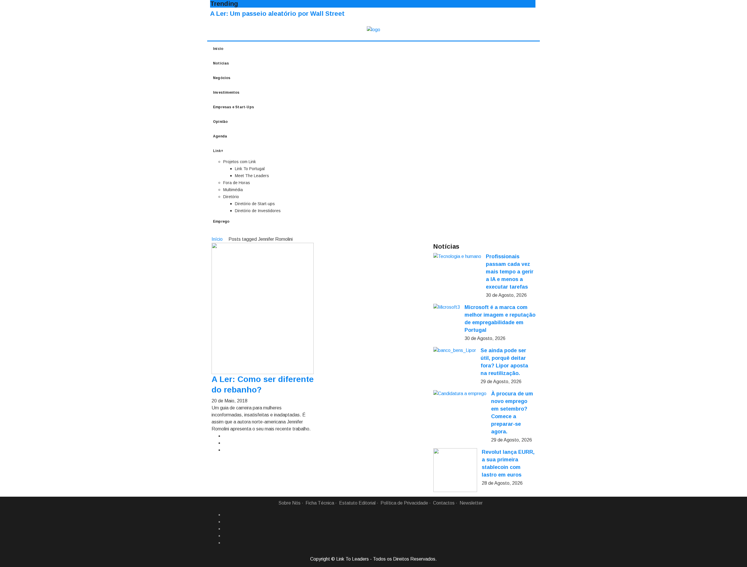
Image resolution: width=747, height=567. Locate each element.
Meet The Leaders (252, 175)
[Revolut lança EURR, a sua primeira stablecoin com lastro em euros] (455, 470)
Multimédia (233, 189)
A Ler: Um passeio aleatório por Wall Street (277, 13)
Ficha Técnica (320, 502)
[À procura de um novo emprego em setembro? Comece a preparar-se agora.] (459, 393)
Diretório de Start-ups (255, 203)
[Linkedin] (225, 521)
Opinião (220, 122)
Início (218, 49)
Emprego (221, 221)
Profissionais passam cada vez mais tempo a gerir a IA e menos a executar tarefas (509, 272)
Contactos (444, 502)
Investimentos (226, 92)
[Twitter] (225, 528)
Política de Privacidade (404, 502)
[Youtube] (225, 542)
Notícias (221, 63)
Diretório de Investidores (258, 210)
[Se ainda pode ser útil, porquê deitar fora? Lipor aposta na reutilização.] (454, 350)
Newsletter (471, 502)
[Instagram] (225, 535)
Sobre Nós (289, 502)
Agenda (220, 136)
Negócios (222, 78)
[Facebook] (225, 514)
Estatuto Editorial (357, 502)
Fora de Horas (236, 182)
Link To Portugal (250, 168)
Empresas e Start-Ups (233, 107)
